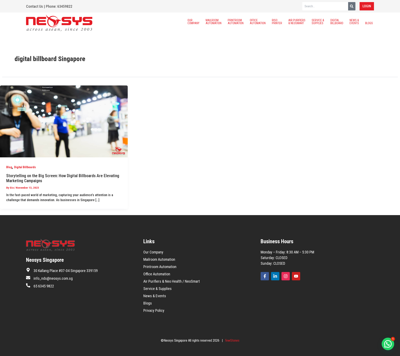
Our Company (193, 22)
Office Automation (258, 22)
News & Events (354, 22)
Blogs (369, 23)
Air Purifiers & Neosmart (296, 22)
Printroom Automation (236, 22)
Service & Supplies (318, 22)
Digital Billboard (336, 22)
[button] (388, 344)
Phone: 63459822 (59, 6)
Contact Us (34, 6)
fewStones (232, 340)
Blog (9, 167)
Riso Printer (277, 22)
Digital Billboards (25, 167)
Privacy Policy (153, 310)
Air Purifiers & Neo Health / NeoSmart (171, 281)
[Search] (351, 6)
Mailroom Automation (213, 22)
